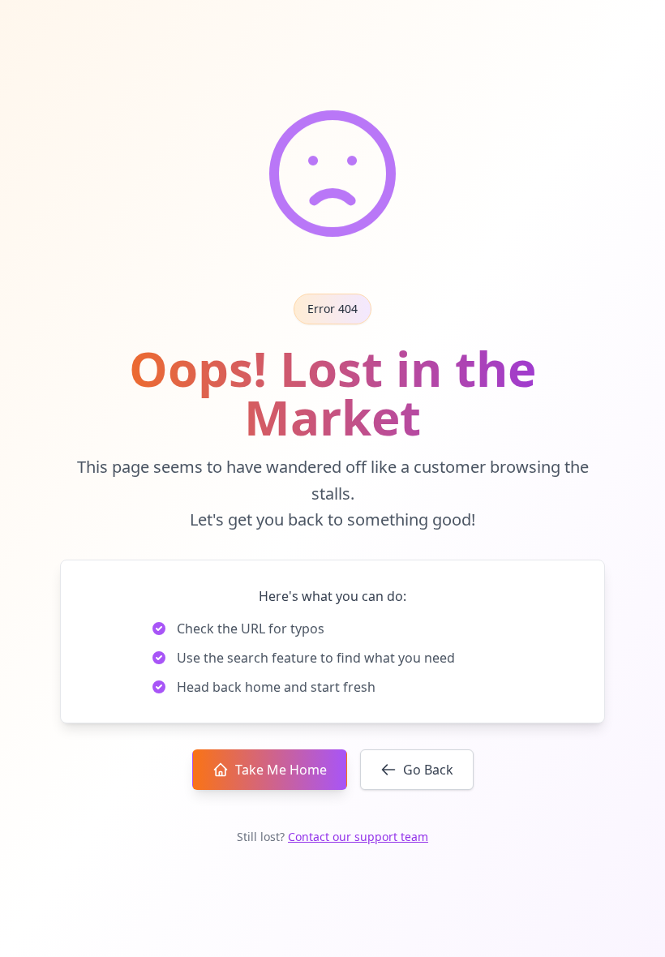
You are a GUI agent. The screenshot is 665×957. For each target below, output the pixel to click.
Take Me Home (281, 770)
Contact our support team (358, 836)
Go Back (428, 770)
